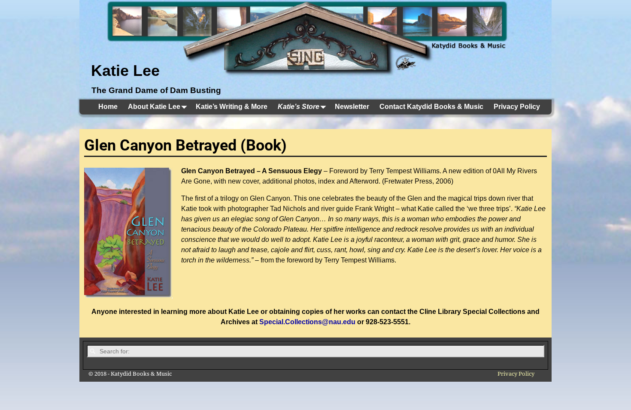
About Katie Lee (154, 106)
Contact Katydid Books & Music (431, 106)
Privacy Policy (517, 106)
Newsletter (352, 106)
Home (108, 106)
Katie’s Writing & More (231, 106)
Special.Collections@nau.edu (307, 322)
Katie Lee (125, 70)
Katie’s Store (298, 106)
